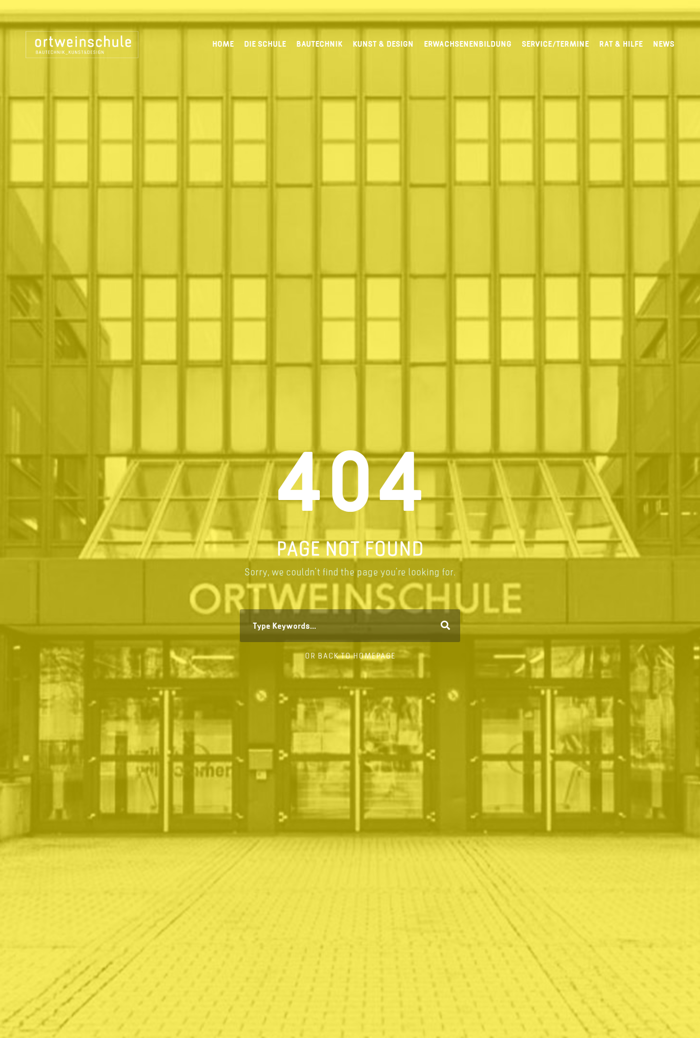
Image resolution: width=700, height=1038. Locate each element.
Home (223, 43)
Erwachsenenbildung (467, 43)
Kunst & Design (383, 43)
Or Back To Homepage (350, 655)
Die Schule (265, 43)
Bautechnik (319, 43)
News (663, 43)
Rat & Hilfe (621, 43)
